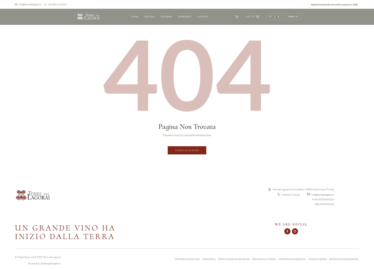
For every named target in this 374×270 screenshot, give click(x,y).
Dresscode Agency (51, 263)
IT (270, 16)
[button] (237, 16)
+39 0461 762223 (291, 194)
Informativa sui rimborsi (264, 258)
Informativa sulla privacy (187, 258)
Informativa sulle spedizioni (292, 258)
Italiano (291, 16)
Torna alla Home (187, 150)
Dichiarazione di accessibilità (343, 258)
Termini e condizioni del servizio (234, 258)
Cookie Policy (209, 258)
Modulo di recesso (317, 258)
